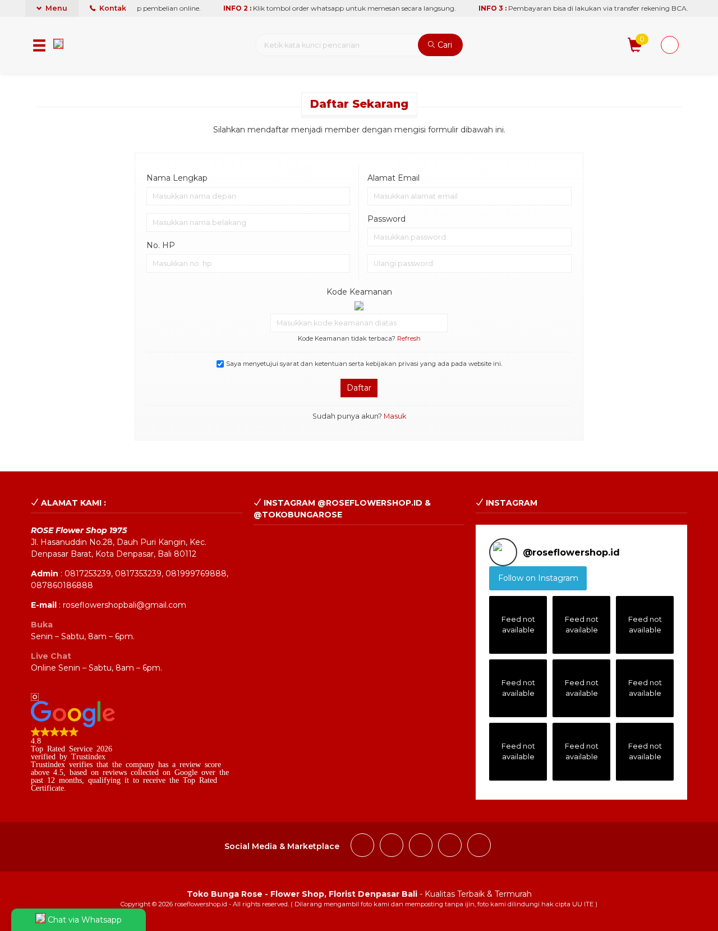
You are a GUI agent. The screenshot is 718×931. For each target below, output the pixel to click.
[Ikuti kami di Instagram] (391, 846)
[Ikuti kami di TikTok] (420, 846)
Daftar (359, 388)
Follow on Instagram (538, 578)
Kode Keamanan (359, 292)
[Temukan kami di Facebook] (362, 846)
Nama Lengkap (177, 178)
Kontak (112, 8)
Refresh (409, 338)
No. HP (160, 245)
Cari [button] (443, 45)
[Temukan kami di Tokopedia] (479, 846)
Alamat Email (393, 178)
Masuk (395, 416)
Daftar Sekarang (359, 104)
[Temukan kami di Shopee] (450, 846)
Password (386, 219)
